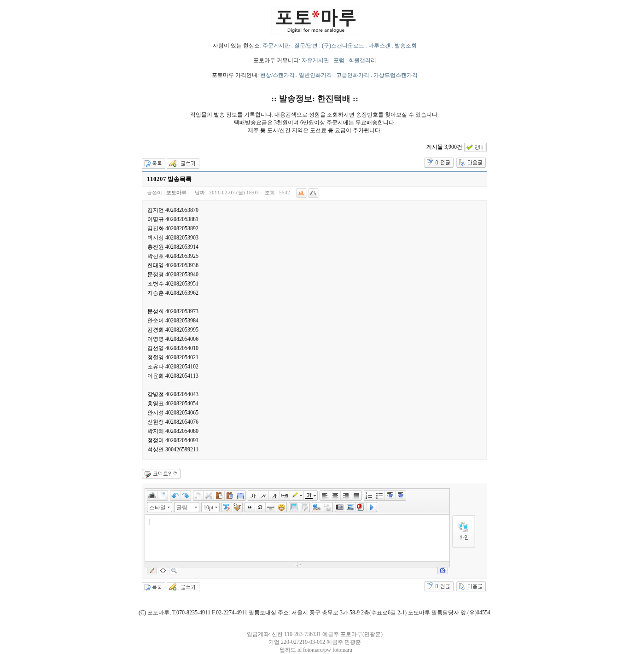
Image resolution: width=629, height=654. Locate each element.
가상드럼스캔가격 (395, 75)
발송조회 (406, 45)
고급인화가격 (352, 75)
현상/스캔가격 (277, 75)
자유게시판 (315, 60)
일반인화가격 (315, 75)
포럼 (338, 60)
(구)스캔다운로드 (343, 45)
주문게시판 (276, 45)
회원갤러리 (362, 60)
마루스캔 (379, 45)
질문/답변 (306, 45)
